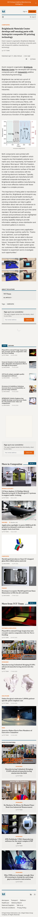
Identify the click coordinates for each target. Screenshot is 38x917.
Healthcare (5, 696)
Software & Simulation (9, 628)
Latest (4, 345)
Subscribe (29, 320)
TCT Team (7, 50)
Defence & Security (7, 488)
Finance (4, 588)
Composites (6, 25)
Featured (11, 345)
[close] (35, 3)
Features (4, 522)
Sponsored (5, 662)
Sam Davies (6, 367)
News (3, 728)
